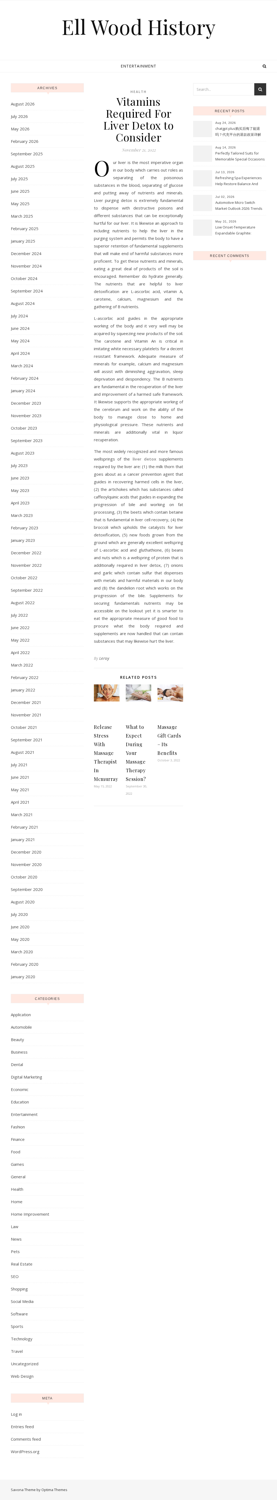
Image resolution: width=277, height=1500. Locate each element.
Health (17, 1189)
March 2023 (22, 515)
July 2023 (19, 465)
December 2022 (26, 552)
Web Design (22, 1376)
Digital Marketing (26, 1077)
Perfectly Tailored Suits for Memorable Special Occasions (240, 156)
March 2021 (22, 814)
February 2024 (24, 378)
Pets (15, 1251)
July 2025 (19, 178)
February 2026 (24, 141)
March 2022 (22, 665)
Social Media (22, 1301)
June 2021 (20, 777)
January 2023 (23, 540)
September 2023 (27, 440)
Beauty (17, 1039)
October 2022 (24, 577)
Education (20, 1102)
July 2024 (19, 315)
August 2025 (23, 166)
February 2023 (24, 527)
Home (16, 1201)
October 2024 (24, 278)
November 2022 (26, 565)
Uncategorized (24, 1363)
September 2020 (27, 889)
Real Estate (21, 1264)
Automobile (21, 1027)
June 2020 (20, 926)
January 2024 (23, 390)
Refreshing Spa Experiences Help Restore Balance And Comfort (238, 181)
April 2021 (20, 802)
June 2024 (20, 328)
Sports (17, 1326)
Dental (17, 1064)
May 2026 (20, 128)
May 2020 (20, 939)
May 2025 (20, 203)
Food (15, 1151)
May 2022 (20, 640)
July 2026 (19, 116)
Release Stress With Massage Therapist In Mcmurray (106, 753)
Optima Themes (54, 1489)
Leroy (104, 658)
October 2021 (24, 727)
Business (19, 1052)
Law (14, 1226)
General (18, 1176)
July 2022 (19, 615)
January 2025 (23, 241)
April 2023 (20, 503)
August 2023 (23, 453)
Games (17, 1164)
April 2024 (20, 353)
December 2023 (26, 403)
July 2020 (19, 914)
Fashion (18, 1126)
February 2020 (24, 964)
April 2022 (20, 652)
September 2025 (27, 153)
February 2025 (24, 228)
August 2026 (23, 104)
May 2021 (20, 789)
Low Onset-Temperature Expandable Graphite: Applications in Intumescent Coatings (237, 231)
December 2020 (26, 852)
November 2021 (26, 714)
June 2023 (20, 478)
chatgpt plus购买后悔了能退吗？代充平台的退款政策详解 (238, 131)
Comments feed (26, 1439)
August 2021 (23, 752)
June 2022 (20, 627)
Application (21, 1014)
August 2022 (23, 602)
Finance (18, 1139)
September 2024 (27, 291)
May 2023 (20, 490)
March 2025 (22, 216)
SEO (15, 1276)
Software (19, 1313)
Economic (19, 1089)
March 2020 (22, 951)
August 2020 (23, 901)
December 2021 (26, 702)
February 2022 (24, 677)
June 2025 (20, 191)
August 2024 (23, 303)
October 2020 (24, 877)
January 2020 (23, 976)
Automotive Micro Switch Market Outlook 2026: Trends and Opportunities (238, 206)
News (16, 1239)
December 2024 (26, 253)
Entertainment (138, 66)
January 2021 (23, 839)
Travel (17, 1351)
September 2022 (27, 590)
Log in (16, 1414)
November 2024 (26, 266)
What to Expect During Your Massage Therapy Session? (136, 753)
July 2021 (19, 764)
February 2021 (24, 827)
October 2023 (24, 428)
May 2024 (20, 340)
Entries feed (22, 1426)
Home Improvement (30, 1214)
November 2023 (26, 415)
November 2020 (26, 864)
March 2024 (22, 365)
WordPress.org (25, 1451)
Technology (21, 1338)
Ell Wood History (139, 27)
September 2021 (27, 739)
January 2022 (23, 690)
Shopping (19, 1289)
